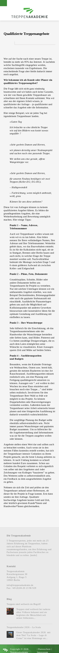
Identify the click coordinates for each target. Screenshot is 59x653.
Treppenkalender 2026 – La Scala (24, 627)
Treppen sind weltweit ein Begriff (24, 604)
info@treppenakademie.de (20, 585)
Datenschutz (44, 649)
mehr (33, 555)
